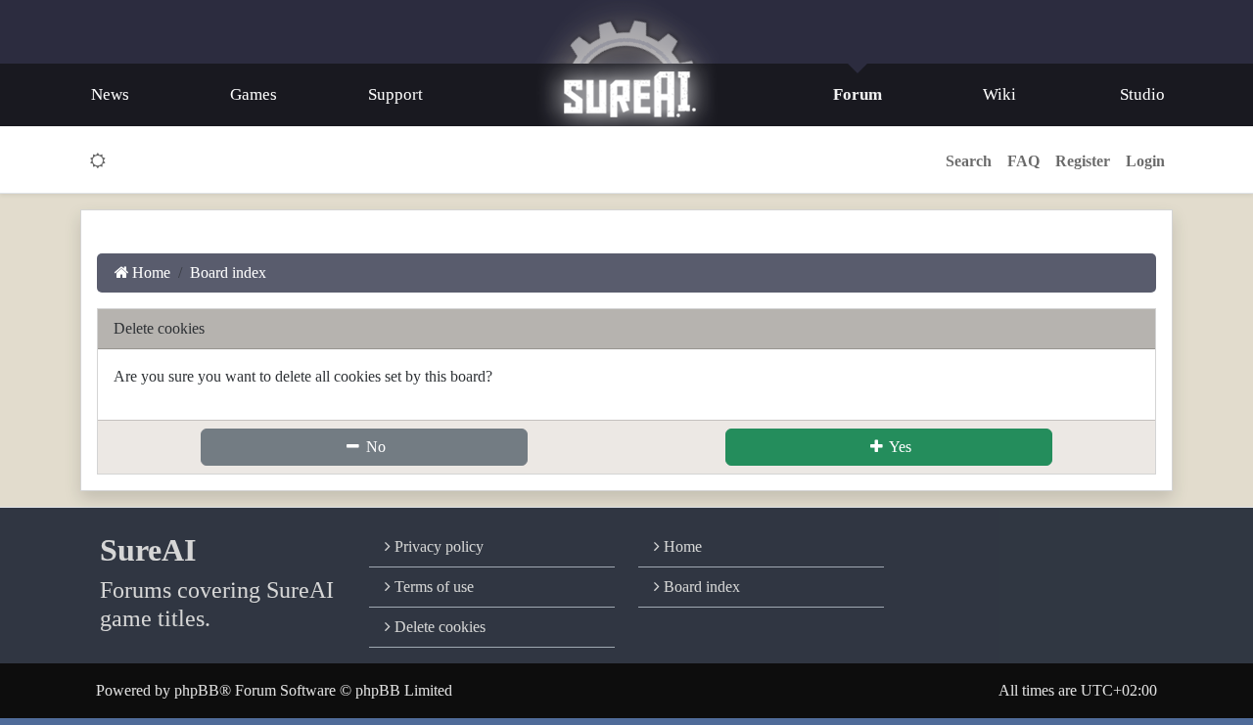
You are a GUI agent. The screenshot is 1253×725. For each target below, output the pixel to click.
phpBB (196, 690)
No (374, 446)
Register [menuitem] (1082, 161)
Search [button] (969, 161)
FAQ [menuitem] (1023, 161)
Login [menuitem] (1145, 161)
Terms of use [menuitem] (432, 586)
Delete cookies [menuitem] (438, 626)
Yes (898, 446)
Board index (700, 586)
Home (681, 546)
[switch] (98, 161)
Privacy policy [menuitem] (437, 546)
